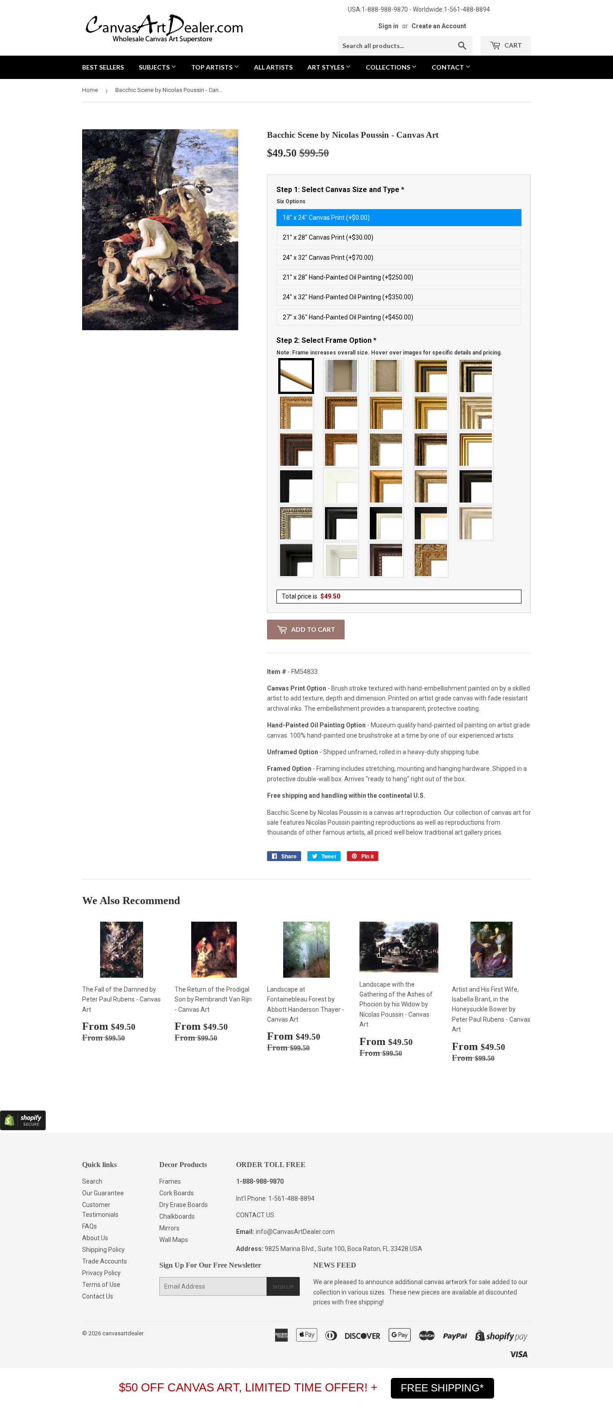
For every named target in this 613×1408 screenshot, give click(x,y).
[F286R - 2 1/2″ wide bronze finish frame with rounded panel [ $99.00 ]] (431, 449)
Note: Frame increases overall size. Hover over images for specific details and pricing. (389, 353)
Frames (170, 1181)
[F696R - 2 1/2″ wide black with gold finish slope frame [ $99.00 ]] (431, 523)
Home (90, 90)
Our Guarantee (103, 1193)
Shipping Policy (103, 1249)
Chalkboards (177, 1216)
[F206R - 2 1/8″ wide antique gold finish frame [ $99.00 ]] (341, 449)
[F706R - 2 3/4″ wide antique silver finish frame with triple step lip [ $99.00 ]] (476, 523)
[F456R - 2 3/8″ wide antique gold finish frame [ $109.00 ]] (296, 413)
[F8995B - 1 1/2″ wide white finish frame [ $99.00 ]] (341, 486)
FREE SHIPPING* (442, 1388)
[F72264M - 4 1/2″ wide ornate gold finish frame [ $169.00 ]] (431, 560)
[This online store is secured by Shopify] (23, 1128)
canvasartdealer (123, 1333)
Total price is (311, 596)
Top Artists (212, 67)
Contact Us (97, 1296)
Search (92, 1181)
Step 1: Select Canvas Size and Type (340, 195)
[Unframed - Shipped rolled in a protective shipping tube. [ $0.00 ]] (296, 376)
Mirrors (169, 1228)
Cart (512, 45)
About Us (95, 1238)
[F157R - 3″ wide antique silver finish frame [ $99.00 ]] (476, 413)
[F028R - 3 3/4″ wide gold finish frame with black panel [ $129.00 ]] (431, 376)
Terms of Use (101, 1284)
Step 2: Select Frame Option (389, 346)
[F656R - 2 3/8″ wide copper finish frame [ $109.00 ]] (341, 413)
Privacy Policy (101, 1273)
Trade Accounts (104, 1261)
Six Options (291, 201)
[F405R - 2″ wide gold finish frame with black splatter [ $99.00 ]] (476, 449)
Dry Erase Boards (183, 1204)
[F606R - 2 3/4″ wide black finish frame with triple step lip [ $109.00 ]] (341, 523)
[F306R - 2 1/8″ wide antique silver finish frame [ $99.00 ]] (386, 449)
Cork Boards (176, 1193)
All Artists (273, 67)
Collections (389, 67)
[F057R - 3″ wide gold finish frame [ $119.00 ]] (431, 413)
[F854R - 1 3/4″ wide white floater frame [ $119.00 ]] (341, 560)
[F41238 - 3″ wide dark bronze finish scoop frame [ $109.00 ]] (386, 560)
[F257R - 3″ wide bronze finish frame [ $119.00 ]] (386, 413)
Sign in (388, 26)
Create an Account (439, 26)
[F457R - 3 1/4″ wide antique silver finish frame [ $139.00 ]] (431, 486)
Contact (448, 67)
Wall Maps (173, 1239)
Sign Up (283, 1286)
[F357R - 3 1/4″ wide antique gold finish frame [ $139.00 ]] (386, 486)
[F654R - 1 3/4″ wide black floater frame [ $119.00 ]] (296, 560)
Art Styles (326, 67)
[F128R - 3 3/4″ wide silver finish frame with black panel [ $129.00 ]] (476, 376)
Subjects (155, 67)
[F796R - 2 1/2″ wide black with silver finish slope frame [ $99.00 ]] (386, 523)
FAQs (89, 1226)
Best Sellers (103, 67)
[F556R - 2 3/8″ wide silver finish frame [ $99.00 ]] (296, 523)
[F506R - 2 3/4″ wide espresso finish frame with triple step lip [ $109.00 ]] (476, 486)
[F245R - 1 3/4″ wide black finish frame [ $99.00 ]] (296, 486)
